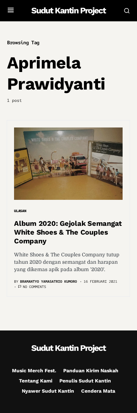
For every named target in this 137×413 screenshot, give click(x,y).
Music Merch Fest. (34, 370)
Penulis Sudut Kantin (85, 380)
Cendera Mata (98, 391)
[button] (10, 10)
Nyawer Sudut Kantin (48, 391)
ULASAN (20, 211)
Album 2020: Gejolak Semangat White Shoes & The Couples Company (68, 232)
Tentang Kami (35, 380)
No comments (34, 286)
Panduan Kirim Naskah (90, 370)
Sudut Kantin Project (68, 10)
